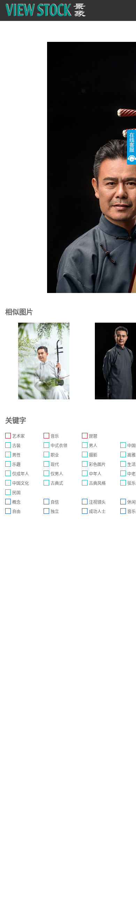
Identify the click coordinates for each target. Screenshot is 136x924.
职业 (55, 455)
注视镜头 (97, 502)
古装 (16, 445)
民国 (16, 492)
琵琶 (93, 436)
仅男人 (57, 474)
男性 (16, 455)
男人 (93, 445)
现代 (55, 464)
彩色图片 (97, 464)
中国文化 (20, 483)
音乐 (55, 436)
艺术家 (18, 436)
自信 (55, 502)
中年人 (95, 474)
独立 (55, 511)
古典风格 (97, 483)
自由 (16, 511)
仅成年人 (20, 474)
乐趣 (16, 464)
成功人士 (97, 511)
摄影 (93, 455)
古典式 (57, 483)
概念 (16, 502)
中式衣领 (59, 445)
